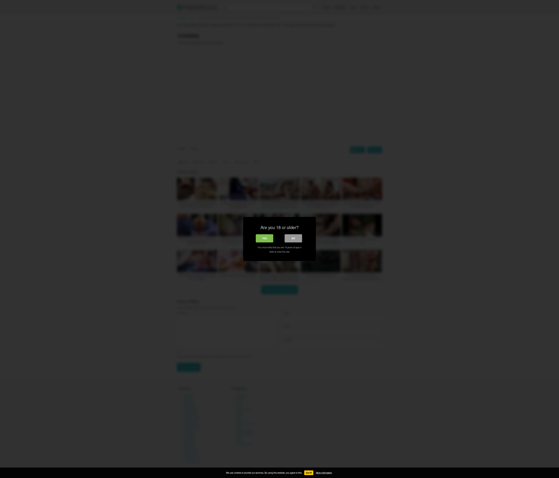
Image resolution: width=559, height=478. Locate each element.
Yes (264, 238)
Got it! (309, 472)
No (293, 238)
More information (324, 472)
